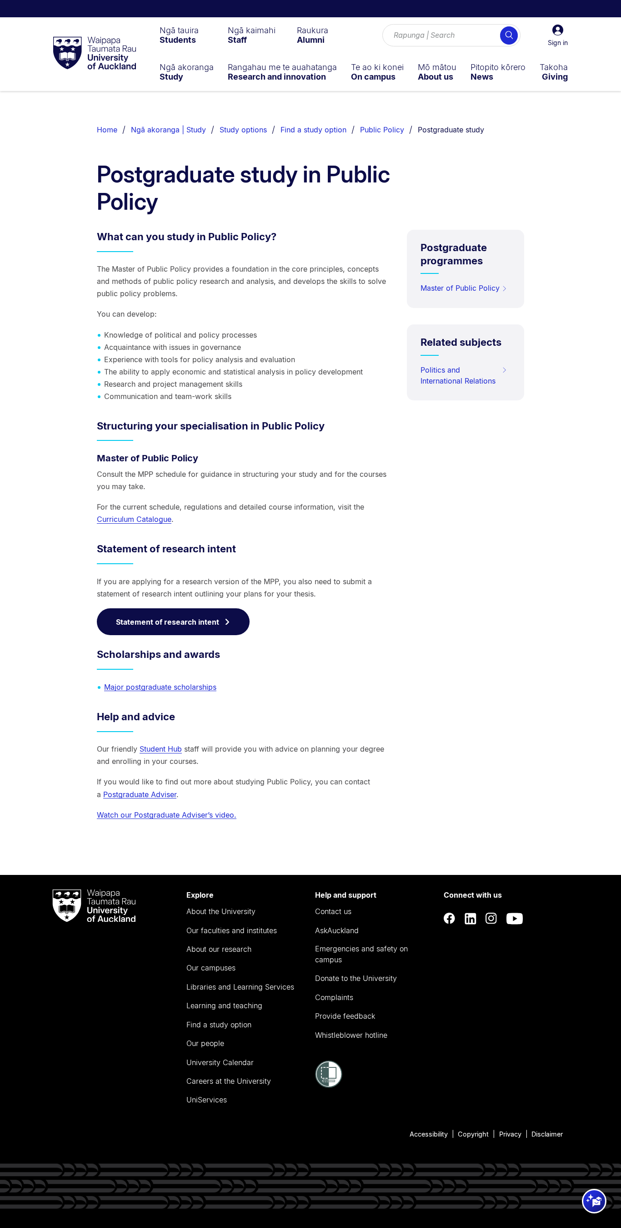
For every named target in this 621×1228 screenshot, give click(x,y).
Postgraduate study (451, 129)
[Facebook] (450, 919)
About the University (220, 911)
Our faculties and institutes (231, 930)
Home (107, 129)
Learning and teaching (224, 1005)
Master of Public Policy (460, 288)
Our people (205, 1043)
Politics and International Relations (458, 375)
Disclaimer (547, 1134)
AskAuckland (337, 930)
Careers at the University (228, 1081)
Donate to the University (356, 978)
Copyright (473, 1134)
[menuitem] (179, 35)
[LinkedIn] (470, 919)
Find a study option (313, 129)
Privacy (510, 1134)
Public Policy (382, 129)
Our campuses (210, 967)
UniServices (206, 1099)
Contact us (333, 911)
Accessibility (429, 1134)
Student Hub (161, 748)
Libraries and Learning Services (240, 986)
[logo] (94, 53)
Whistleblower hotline (351, 1035)
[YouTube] (514, 919)
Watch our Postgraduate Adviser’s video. (166, 814)
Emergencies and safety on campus (361, 954)
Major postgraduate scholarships (160, 687)
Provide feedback (345, 1016)
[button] (558, 35)
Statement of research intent (167, 622)
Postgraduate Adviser (139, 794)
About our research (218, 949)
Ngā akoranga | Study (168, 129)
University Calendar (220, 1062)
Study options (243, 129)
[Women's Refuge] (328, 1085)
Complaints (334, 997)
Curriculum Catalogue (134, 519)
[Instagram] (491, 919)
